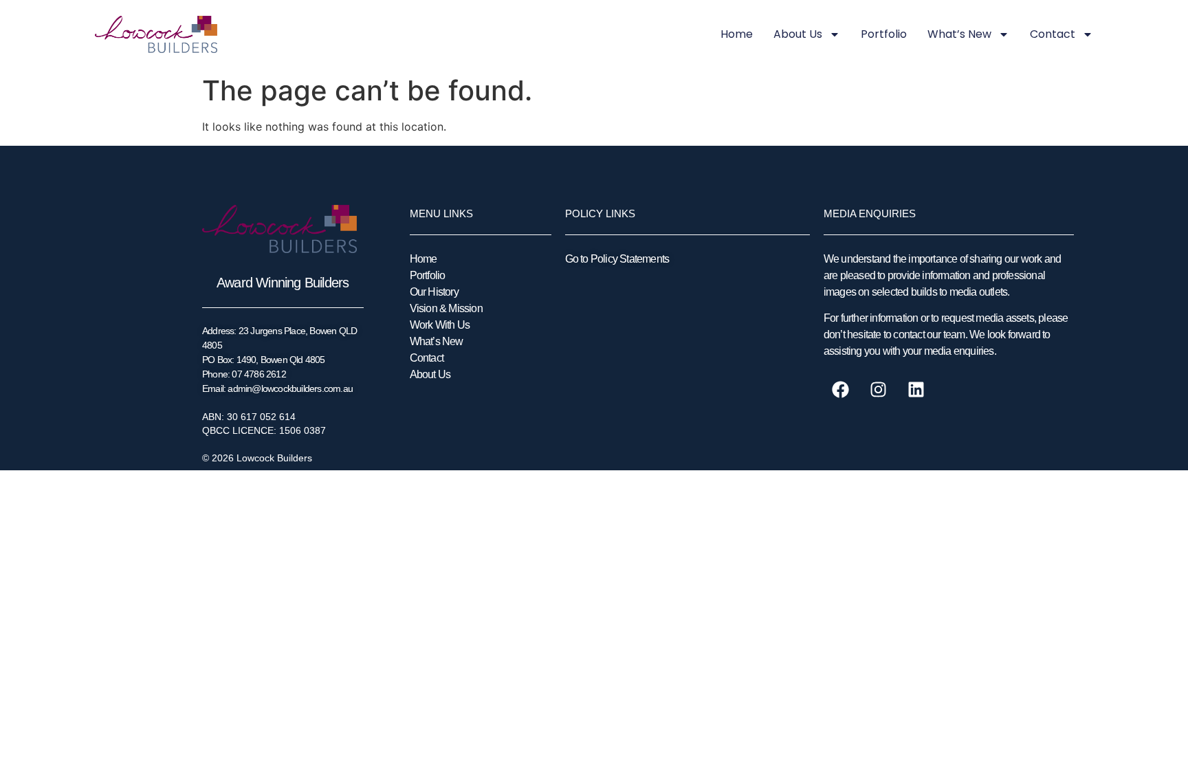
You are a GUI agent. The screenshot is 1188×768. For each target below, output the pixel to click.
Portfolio (884, 34)
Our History (434, 292)
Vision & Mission (446, 308)
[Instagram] (878, 390)
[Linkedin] (916, 390)
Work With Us (440, 325)
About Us (797, 34)
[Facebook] (841, 390)
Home (736, 34)
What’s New (959, 34)
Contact (1052, 34)
